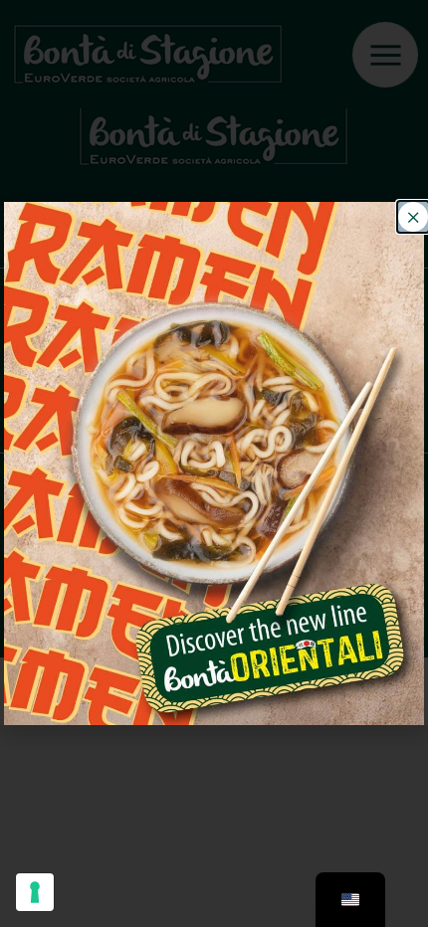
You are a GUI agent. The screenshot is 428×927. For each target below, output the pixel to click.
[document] (214, 463)
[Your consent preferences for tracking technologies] (35, 892)
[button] (413, 217)
